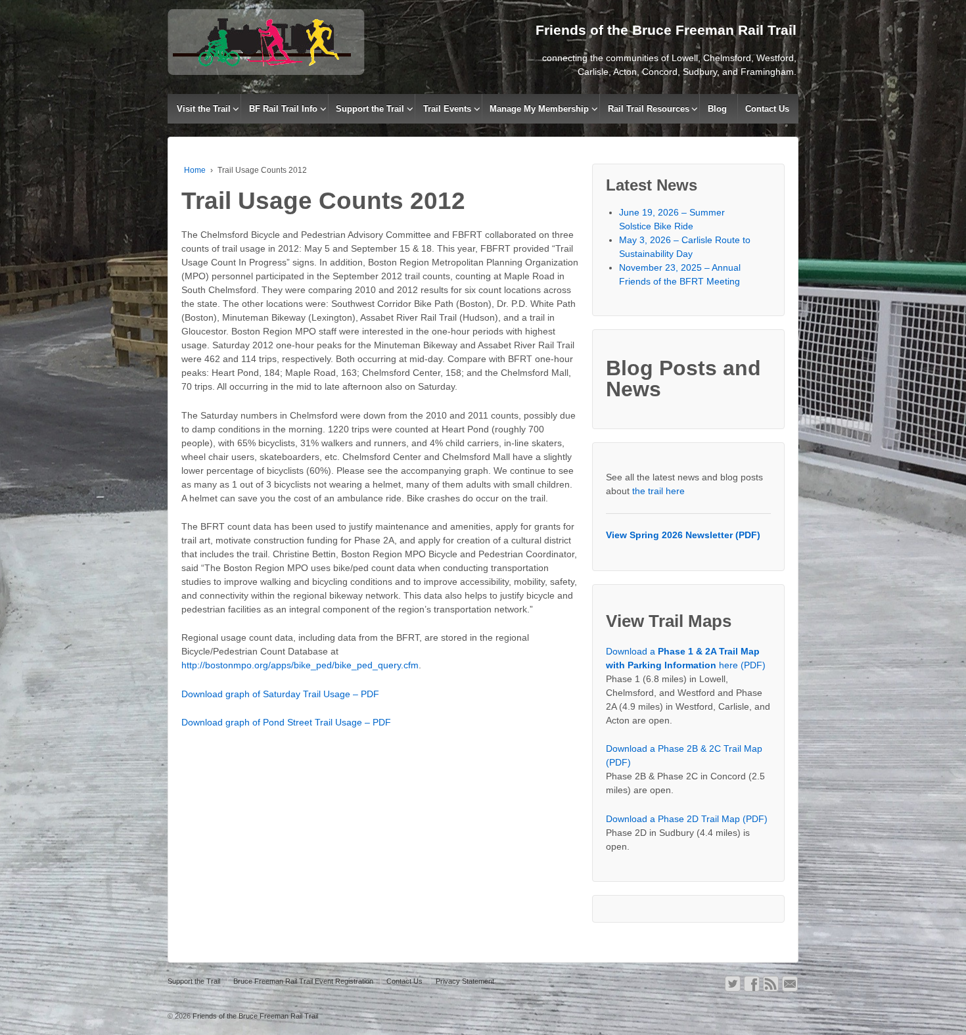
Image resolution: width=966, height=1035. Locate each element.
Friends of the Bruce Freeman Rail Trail (254, 1016)
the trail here (658, 491)
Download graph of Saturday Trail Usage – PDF (280, 694)
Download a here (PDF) (686, 658)
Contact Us (767, 109)
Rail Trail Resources (648, 109)
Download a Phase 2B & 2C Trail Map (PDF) (684, 755)
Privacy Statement (465, 981)
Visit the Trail (204, 109)
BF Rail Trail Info (283, 109)
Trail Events (447, 109)
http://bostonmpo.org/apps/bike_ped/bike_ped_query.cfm (300, 665)
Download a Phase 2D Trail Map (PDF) (687, 819)
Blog (717, 109)
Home (195, 170)
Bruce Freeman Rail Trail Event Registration (303, 981)
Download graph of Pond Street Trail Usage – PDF (286, 722)
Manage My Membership (539, 109)
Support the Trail (370, 109)
